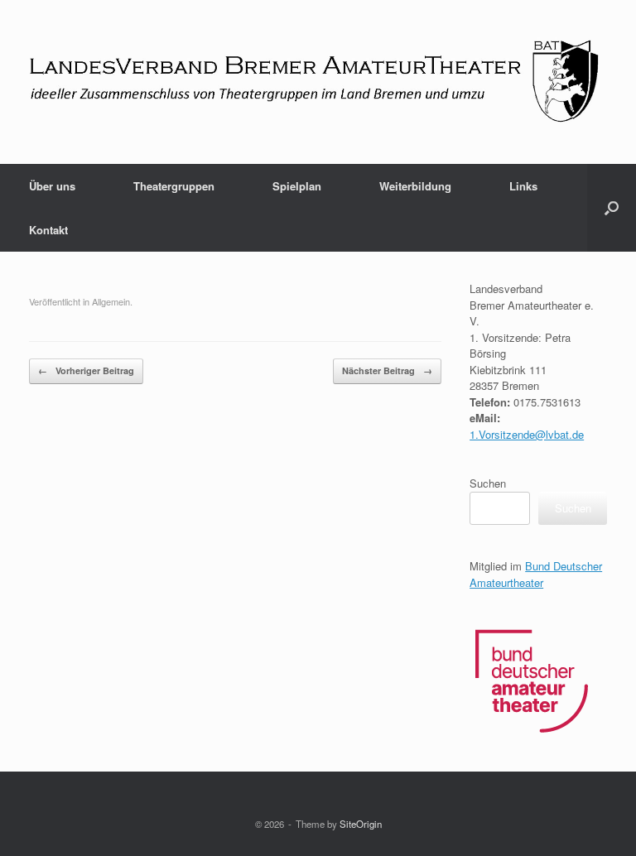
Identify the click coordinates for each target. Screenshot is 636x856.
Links (523, 186)
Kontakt (48, 230)
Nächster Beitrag (387, 370)
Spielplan (296, 186)
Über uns (52, 186)
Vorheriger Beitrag (86, 370)
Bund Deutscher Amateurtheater (536, 574)
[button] (611, 208)
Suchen (488, 483)
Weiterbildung (415, 186)
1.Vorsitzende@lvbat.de (527, 434)
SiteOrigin (361, 823)
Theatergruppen (173, 186)
